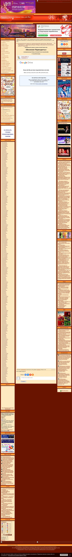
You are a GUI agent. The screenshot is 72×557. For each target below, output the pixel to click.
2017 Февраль (5, 245)
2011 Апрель (4, 161)
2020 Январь (4, 286)
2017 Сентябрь (5, 253)
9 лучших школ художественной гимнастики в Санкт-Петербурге (64, 246)
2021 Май (4, 305)
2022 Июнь (4, 321)
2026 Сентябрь (5, 382)
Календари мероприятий (7, 107)
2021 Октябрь (4, 311)
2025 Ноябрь (4, 370)
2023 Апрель (4, 333)
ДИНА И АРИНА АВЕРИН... (64, 146)
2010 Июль (4, 151)
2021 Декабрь (4, 314)
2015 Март (4, 217)
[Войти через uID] (25, 375)
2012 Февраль (5, 173)
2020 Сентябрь (5, 296)
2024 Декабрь (4, 357)
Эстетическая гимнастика (7, 121)
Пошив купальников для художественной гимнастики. (63, 350)
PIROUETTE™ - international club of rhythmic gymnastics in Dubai (7, 497)
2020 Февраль (5, 287)
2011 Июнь (4, 164)
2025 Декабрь (4, 371)
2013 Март (4, 189)
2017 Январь (4, 243)
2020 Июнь (4, 292)
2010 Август (4, 152)
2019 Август (4, 280)
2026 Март (4, 374)
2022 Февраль (5, 316)
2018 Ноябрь (4, 270)
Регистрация (10, 22)
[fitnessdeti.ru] (53, 36)
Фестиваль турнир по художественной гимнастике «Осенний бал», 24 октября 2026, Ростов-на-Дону (63, 183)
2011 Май (4, 162)
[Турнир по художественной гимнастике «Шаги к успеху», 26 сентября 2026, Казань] (64, 118)
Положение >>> (24, 57)
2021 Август (4, 309)
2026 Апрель (4, 376)
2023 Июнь (4, 335)
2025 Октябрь (4, 368)
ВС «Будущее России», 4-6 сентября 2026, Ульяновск (64, 297)
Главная (2, 22)
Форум (6, 22)
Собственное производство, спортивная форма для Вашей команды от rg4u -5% (64, 332)
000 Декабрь (4, 142)
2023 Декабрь (4, 342)
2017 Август (4, 252)
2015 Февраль (5, 216)
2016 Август (4, 237)
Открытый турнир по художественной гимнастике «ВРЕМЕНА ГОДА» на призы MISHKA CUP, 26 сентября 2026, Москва (64, 212)
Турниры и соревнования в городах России (64, 304)
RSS (70, 21)
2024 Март (4, 346)
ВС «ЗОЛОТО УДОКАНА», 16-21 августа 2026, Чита (64, 302)
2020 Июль (4, 293)
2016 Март (4, 231)
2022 (22, 39)
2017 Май (4, 248)
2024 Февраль (5, 345)
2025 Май (4, 362)
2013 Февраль (5, 187)
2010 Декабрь (4, 156)
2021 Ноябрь (4, 312)
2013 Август (4, 195)
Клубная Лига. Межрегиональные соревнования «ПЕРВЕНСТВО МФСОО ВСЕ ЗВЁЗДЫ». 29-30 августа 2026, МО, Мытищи (64, 177)
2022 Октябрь (4, 326)
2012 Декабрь (4, 185)
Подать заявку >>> (25, 56)
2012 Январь (4, 172)
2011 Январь (4, 158)
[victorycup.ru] (64, 76)
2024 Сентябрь (5, 353)
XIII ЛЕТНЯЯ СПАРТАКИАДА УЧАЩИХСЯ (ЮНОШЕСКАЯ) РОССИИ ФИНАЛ (64, 285)
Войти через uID (64, 41)
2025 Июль (4, 365)
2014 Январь (4, 201)
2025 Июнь (4, 364)
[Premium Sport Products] (18, 542)
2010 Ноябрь (4, 155)
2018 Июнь (4, 264)
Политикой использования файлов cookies (17, 555)
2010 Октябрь (4, 154)
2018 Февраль (5, 259)
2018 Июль (4, 265)
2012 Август (4, 180)
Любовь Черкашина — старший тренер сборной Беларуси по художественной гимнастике (7, 483)
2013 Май (4, 191)
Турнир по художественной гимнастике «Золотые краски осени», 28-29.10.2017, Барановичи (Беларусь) (64, 363)
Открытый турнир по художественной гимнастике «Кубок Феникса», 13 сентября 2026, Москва (64, 170)
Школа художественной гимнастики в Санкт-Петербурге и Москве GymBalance (7, 510)
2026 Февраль (5, 373)
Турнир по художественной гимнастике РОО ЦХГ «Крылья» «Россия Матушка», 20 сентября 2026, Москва (64, 166)
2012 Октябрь (4, 183)
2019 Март (4, 274)
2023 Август (4, 337)
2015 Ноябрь (4, 227)
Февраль (25, 39)
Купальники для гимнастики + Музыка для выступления (64, 342)
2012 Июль (4, 179)
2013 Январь (4, 186)
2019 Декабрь (4, 285)
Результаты (4, 113)
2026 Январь (4, 372)
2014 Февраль (5, 202)
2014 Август (4, 209)
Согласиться (64, 554)
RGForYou (3, 539)
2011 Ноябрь (4, 170)
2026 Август (4, 380)
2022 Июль (4, 322)
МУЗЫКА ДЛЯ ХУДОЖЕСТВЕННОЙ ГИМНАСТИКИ (5, 491)
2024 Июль (4, 351)
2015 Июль (4, 222)
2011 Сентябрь (5, 167)
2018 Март (4, 260)
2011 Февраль (5, 159)
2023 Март (4, 332)
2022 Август (4, 323)
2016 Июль (4, 236)
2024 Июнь (4, 349)
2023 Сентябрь (5, 339)
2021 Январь (4, 301)
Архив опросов (9, 429)
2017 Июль (4, 251)
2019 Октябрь (4, 283)
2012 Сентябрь (5, 181)
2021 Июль (4, 308)
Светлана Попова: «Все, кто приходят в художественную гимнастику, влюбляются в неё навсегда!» (64, 272)
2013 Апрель (4, 190)
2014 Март (4, 203)
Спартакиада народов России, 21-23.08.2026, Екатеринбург (63, 299)
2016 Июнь (4, 235)
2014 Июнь (4, 206)
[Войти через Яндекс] (30, 375)
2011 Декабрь (4, 171)
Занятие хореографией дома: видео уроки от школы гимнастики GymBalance (7, 461)
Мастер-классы (5, 111)
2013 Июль (4, 193)
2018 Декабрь (4, 271)
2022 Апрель (4, 318)
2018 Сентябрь (5, 267)
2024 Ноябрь (4, 355)
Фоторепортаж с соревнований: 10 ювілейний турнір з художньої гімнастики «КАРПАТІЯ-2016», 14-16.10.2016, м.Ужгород (64, 375)
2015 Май (4, 220)
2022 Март (4, 317)
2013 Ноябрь (4, 198)
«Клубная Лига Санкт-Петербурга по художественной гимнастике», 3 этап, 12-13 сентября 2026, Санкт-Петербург (64, 207)
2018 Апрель (4, 261)
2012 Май (4, 177)
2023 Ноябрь (4, 341)
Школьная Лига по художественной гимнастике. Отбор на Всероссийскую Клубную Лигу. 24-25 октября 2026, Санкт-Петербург (63, 226)
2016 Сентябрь (5, 239)
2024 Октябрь (4, 354)
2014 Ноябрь (4, 212)
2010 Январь (4, 145)
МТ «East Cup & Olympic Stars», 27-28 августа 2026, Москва (63, 287)
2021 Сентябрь (5, 310)
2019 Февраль (5, 273)
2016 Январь (4, 229)
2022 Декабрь (4, 328)
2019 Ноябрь (4, 284)
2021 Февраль (5, 302)
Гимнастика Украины (6, 118)
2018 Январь (4, 258)
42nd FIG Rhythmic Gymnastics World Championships (62, 306)
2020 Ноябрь (4, 298)
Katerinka (38, 369)
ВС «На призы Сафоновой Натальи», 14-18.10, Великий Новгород (64, 292)
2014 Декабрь (4, 214)
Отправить (23, 381)
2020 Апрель (4, 290)
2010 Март (4, 147)
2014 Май (4, 205)
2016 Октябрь (4, 240)
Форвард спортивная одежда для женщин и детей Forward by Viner (7, 494)
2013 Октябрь (4, 197)
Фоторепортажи (5, 119)
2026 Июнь (4, 378)
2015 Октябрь (4, 226)
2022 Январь (4, 315)
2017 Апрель (4, 247)
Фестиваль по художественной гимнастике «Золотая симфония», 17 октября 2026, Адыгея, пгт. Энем (64, 187)
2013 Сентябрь (5, 196)
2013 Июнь (4, 192)
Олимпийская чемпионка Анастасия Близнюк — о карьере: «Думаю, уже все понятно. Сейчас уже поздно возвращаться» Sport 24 (63, 261)
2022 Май (4, 320)
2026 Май (4, 377)
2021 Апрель (4, 304)
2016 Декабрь (4, 242)
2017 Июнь (4, 249)
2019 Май (4, 277)
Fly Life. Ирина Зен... (63, 123)
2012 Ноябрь (4, 184)
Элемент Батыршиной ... (64, 134)
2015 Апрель (4, 218)
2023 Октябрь (4, 340)
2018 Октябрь (4, 268)
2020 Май (4, 291)
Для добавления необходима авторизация (8, 408)
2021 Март (4, 303)
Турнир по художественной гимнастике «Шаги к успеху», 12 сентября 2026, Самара (64, 173)
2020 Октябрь (4, 297)
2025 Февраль (5, 359)
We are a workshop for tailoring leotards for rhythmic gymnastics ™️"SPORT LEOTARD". (6, 514)
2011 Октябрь (4, 168)
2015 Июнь (4, 221)
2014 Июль (4, 208)
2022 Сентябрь (5, 324)
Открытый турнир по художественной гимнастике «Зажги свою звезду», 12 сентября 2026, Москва (63, 203)
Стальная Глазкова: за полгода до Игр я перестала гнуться (63, 251)
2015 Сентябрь (5, 224)
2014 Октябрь (4, 211)
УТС (3, 112)
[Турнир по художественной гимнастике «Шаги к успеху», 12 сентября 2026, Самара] (7, 94)
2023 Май (4, 334)
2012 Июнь (4, 178)
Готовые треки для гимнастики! (6, 468)
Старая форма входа (64, 46)
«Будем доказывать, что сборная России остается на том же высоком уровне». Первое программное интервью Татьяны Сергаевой (64, 256)
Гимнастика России (6, 116)
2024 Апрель (4, 347)
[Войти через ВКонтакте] (28, 375)
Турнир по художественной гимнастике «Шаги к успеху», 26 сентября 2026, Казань (64, 162)
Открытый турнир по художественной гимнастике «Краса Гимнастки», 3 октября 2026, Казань (64, 217)
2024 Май (4, 348)
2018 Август (4, 266)
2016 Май (4, 234)
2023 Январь (4, 329)
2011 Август (4, 166)
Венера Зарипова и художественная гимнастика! (7, 470)
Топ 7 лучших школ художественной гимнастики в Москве (64, 243)
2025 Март (4, 360)
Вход (15, 22)
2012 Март (4, 174)
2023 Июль (4, 336)
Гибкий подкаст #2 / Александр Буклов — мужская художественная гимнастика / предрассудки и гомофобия (7, 465)
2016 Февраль (5, 230)
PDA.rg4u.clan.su (64, 390)
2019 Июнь (4, 278)
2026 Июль (4, 379)
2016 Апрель (4, 233)
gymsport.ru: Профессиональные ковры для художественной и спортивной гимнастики (7, 507)
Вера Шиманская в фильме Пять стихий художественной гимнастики (7, 472)
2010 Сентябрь (5, 153)
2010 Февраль (5, 146)
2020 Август (4, 295)
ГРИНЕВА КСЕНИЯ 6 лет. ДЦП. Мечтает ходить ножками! (64, 290)
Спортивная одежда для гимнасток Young (6, 504)
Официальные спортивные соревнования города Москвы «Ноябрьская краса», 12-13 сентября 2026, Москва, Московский (64, 221)
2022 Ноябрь (4, 327)
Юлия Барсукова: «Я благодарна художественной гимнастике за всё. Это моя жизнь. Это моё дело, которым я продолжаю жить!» (64, 267)
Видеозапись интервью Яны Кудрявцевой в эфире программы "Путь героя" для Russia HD (7, 479)
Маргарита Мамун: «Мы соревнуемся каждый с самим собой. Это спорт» (7, 475)
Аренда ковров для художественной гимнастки (6, 517)
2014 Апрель (4, 204)
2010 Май (4, 149)
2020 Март (4, 289)
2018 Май (4, 262)
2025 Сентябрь (5, 367)
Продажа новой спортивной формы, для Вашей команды (64, 335)
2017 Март (4, 246)
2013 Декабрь (4, 199)
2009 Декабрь (4, 143)
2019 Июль (4, 279)
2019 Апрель (4, 276)
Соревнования (4, 109)
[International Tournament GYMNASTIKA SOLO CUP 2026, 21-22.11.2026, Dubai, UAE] (7, 102)
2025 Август (4, 366)
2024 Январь (4, 343)
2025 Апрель (4, 361)
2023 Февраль (5, 330)
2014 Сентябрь (5, 210)
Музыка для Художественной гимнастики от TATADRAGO (8, 459)
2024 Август (4, 352)
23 (28, 39)
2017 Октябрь (4, 254)
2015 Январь (4, 215)
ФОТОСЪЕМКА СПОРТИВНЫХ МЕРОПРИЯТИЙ (64, 340)
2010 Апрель (4, 148)
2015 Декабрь (4, 228)
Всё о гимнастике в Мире (7, 115)
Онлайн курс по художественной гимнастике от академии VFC (64, 337)
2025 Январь (4, 358)
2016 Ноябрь (4, 241)
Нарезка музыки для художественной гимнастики (8, 457)
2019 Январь (4, 272)
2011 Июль (4, 165)
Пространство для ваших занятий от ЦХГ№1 (63, 330)
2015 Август (4, 223)
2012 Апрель (4, 176)
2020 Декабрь (4, 299)
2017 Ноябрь (4, 255)
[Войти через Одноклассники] (33, 375)
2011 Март (4, 160)
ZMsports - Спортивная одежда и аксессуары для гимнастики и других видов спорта (6, 501)
